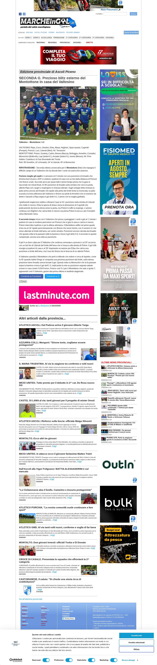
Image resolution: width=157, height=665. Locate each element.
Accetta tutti (136, 635)
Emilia (24, 614)
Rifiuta (136, 649)
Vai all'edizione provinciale (30, 599)
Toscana (43, 617)
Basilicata (25, 608)
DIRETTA (89, 42)
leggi (45, 333)
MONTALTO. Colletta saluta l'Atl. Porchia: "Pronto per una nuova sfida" (121, 375)
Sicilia (43, 615)
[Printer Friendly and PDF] (23, 281)
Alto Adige (44, 621)
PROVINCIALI (65, 42)
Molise (43, 606)
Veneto (43, 625)
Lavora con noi (67, 611)
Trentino (43, 619)
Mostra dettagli (128, 660)
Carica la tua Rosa (131, 32)
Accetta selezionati (136, 642)
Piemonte (44, 608)
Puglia (43, 612)
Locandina (66, 614)
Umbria (43, 623)
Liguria (24, 621)
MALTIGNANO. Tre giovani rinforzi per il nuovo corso (120, 431)
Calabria (24, 610)
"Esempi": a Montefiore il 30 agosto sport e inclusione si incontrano (122, 384)
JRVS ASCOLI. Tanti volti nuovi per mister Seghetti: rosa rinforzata (122, 391)
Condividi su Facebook (31, 276)
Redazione (66, 607)
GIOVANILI (77, 42)
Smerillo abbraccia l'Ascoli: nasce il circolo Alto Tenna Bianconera (122, 399)
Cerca (133, 14)
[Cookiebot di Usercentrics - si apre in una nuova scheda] (16, 660)
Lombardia (25, 623)
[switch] (68, 660)
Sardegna (44, 614)
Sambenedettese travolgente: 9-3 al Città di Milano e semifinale (121, 423)
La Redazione (44, 306)
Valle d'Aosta (45, 610)
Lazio (23, 619)
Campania (25, 612)
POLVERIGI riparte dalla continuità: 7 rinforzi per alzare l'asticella (120, 407)
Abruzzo (24, 606)
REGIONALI (52, 42)
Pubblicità (65, 616)
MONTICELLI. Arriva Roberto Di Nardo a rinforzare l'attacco (120, 416)
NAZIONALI (41, 42)
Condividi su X (53, 276)
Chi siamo (65, 609)
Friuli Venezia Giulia (28, 617)
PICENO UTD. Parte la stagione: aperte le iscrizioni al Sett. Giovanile (121, 438)
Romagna (25, 615)
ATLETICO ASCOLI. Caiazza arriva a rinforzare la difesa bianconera (122, 367)
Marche (24, 625)
